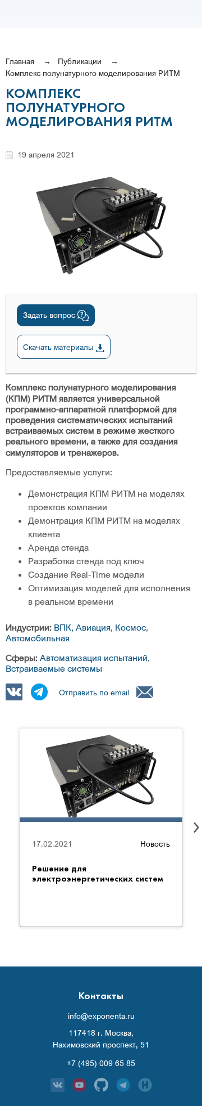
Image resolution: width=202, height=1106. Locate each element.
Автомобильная (38, 638)
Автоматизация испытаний (94, 657)
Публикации (80, 61)
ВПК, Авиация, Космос (100, 627)
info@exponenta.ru (101, 1016)
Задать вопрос (50, 315)
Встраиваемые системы (54, 668)
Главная (20, 61)
